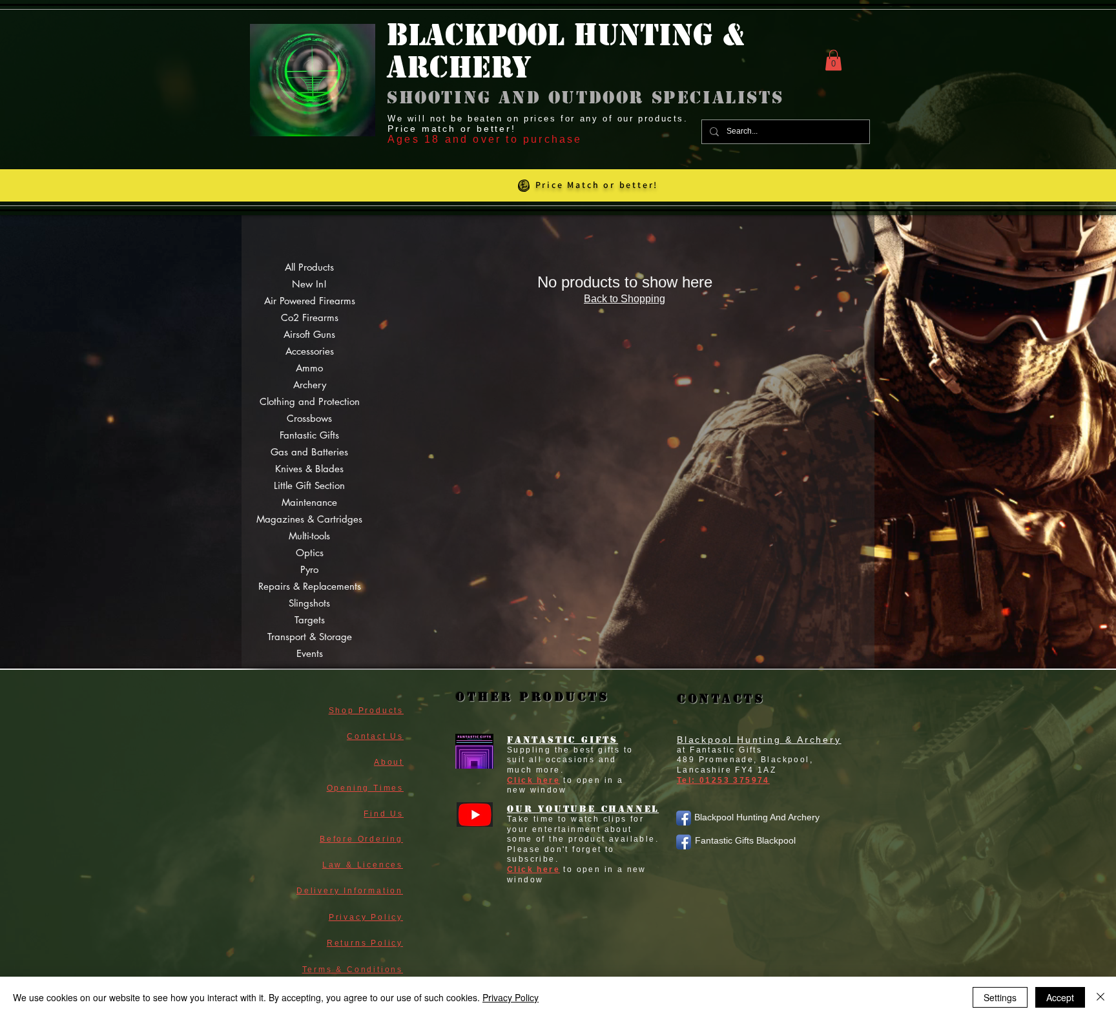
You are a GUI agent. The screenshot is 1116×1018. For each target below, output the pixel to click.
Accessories (309, 351)
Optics (310, 552)
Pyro (309, 569)
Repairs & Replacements (309, 586)
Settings (1000, 997)
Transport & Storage (309, 636)
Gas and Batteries (309, 452)
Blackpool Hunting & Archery (759, 739)
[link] (833, 60)
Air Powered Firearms (309, 301)
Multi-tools (309, 536)
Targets (309, 620)
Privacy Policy (510, 997)
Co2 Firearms (309, 317)
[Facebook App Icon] (683, 818)
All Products (309, 267)
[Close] (1100, 997)
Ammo (309, 368)
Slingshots (309, 603)
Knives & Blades (309, 468)
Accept (1060, 997)
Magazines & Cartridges (309, 519)
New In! (309, 284)
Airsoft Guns (309, 334)
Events (309, 653)
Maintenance (309, 502)
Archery (309, 385)
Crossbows (309, 418)
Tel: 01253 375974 (723, 780)
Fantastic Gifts (309, 435)
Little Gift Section (309, 485)
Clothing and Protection (310, 401)
